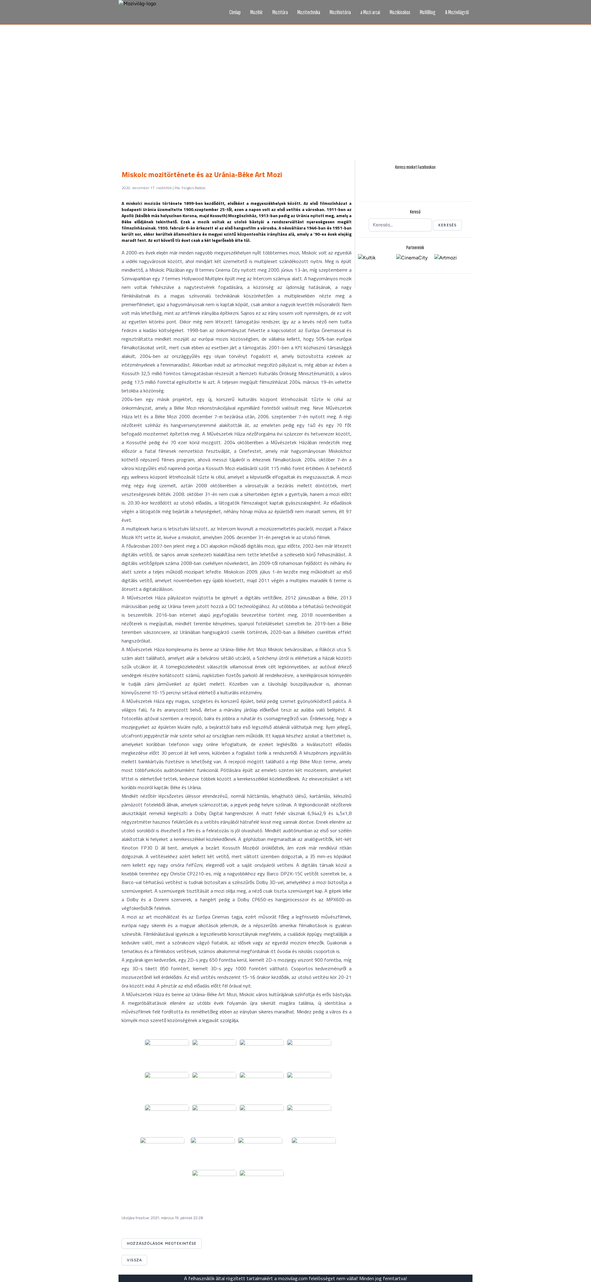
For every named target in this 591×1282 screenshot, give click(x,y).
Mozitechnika (308, 12)
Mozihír (256, 12)
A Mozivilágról (457, 12)
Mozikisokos (400, 12)
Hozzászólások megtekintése (161, 1243)
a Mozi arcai (370, 12)
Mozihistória (340, 12)
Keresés (447, 225)
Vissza (134, 1260)
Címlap (235, 12)
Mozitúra (280, 12)
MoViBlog (428, 12)
